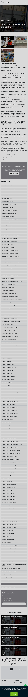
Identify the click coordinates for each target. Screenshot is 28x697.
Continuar (14, 694)
